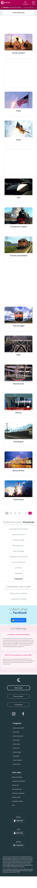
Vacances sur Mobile (18, 599)
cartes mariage (17, 752)
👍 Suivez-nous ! (18, 620)
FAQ (13, 805)
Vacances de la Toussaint (18, 529)
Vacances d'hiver (18, 534)
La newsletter (18, 704)
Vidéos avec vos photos (18, 593)
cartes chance (16, 764)
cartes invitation (17, 760)
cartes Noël (16, 732)
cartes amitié (16, 744)
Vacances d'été (18, 540)
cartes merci (16, 748)
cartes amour (16, 740)
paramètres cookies (17, 801)
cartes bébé (16, 756)
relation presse (16, 797)
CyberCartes (18, 611)
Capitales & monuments (18, 557)
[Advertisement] (18, 24)
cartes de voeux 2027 (18, 728)
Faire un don (18, 688)
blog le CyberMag (17, 777)
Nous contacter (18, 696)
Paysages (18, 573)
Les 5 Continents (18, 562)
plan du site (15, 785)
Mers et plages (18, 551)
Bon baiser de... (18, 546)
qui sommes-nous (17, 789)
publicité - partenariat (18, 793)
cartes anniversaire (18, 736)
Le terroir (18, 568)
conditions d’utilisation (18, 781)
